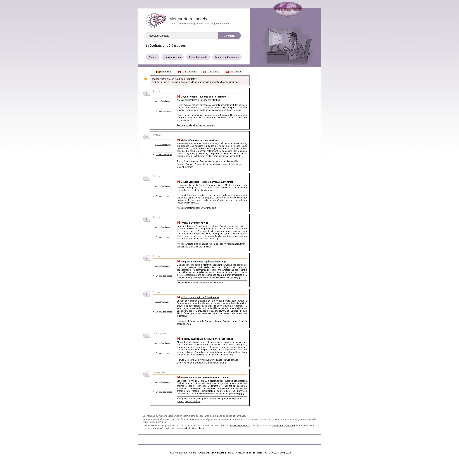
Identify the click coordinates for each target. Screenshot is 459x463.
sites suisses (236, 71)
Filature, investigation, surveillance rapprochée (207, 338)
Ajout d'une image (163, 101)
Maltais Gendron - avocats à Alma (199, 140)
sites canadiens (189, 71)
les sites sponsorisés (240, 425)
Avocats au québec (230, 161)
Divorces (188, 167)
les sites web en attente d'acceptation (186, 428)
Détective (189, 360)
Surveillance (216, 360)
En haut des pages (164, 111)
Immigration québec (206, 398)
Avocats (188, 161)
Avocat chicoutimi (203, 164)
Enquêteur (200, 363)
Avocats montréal (199, 282)
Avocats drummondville (196, 244)
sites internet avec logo (283, 425)
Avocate (204, 161)
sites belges (166, 71)
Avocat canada (197, 321)
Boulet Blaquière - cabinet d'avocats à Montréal (207, 181)
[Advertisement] (285, 122)
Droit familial (204, 247)
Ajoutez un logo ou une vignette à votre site (173, 82)
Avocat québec (191, 125)
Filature (180, 360)
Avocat (180, 125)
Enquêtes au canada (215, 363)
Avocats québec (192, 401)
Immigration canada (186, 398)
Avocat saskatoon (213, 321)
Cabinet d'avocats (185, 164)
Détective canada (185, 363)
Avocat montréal (207, 125)
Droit (187, 282)
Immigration (222, 398)
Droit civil (193, 247)
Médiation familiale (222, 164)
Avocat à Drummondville (194, 222)
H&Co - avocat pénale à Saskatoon (200, 297)
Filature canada (230, 360)
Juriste (180, 161)
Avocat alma (214, 161)
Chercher (229, 35)
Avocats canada (232, 244)
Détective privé (202, 360)
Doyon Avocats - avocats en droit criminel (204, 96)
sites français (213, 71)
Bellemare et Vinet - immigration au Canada (205, 377)
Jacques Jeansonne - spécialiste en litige (203, 261)
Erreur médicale (208, 208)
